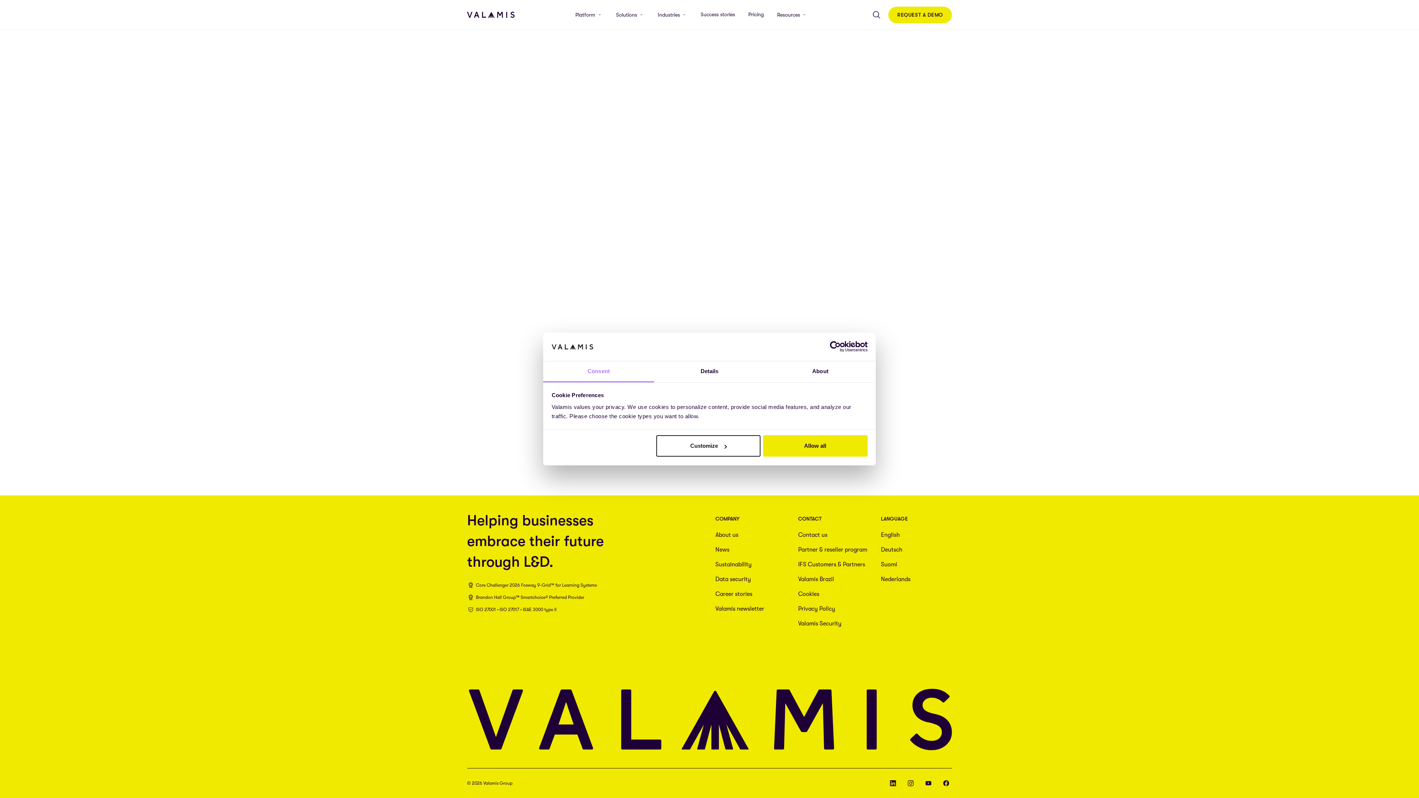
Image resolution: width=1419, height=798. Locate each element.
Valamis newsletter (739, 609)
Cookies (808, 594)
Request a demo (920, 15)
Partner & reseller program (832, 549)
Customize (704, 446)
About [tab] (820, 371)
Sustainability (733, 564)
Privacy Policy (816, 609)
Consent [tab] (599, 371)
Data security (733, 579)
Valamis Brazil (816, 579)
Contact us (812, 535)
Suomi (889, 564)
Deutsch (891, 549)
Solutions (626, 15)
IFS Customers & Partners (831, 564)
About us (726, 535)
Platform (585, 15)
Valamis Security (819, 623)
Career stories (733, 594)
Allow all (815, 446)
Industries (669, 15)
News (722, 549)
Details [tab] (710, 371)
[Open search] (876, 15)
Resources (788, 15)
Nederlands (896, 579)
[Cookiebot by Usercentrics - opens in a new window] (835, 346)
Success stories (718, 14)
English (890, 535)
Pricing (756, 14)
